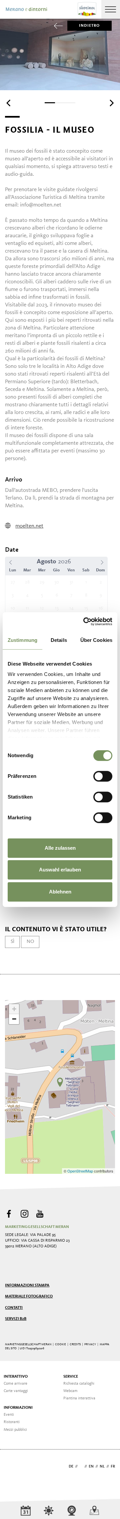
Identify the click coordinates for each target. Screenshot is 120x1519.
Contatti (14, 1308)
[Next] (111, 103)
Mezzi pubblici (15, 1430)
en (91, 1467)
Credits (75, 1344)
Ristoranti (12, 1422)
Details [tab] (59, 640)
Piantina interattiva (79, 1398)
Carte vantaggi (16, 1391)
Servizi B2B (15, 1319)
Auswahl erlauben (60, 869)
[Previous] (9, 103)
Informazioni (18, 1408)
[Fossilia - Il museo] (60, 1082)
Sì (12, 941)
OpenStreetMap (80, 1170)
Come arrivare (15, 1384)
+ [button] (14, 1009)
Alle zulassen (60, 848)
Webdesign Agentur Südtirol (13, 1467)
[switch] (102, 776)
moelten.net (29, 526)
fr (113, 1467)
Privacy (90, 1344)
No (30, 941)
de (71, 1467)
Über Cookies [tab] (96, 640)
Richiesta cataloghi (78, 1384)
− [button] (14, 1019)
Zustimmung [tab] (22, 640)
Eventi (9, 1415)
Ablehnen (60, 891)
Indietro (89, 26)
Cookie (60, 1344)
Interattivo (16, 1377)
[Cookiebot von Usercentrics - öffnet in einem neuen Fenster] (84, 621)
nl (102, 1467)
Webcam (70, 1391)
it (81, 1467)
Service (70, 1377)
